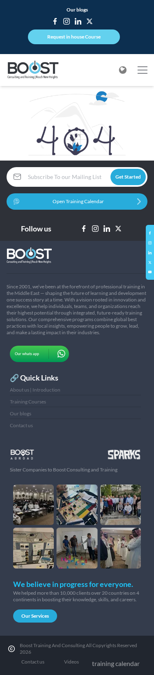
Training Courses (28, 402)
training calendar (116, 663)
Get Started (128, 177)
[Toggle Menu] (142, 70)
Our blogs (77, 10)
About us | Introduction (35, 390)
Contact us (21, 425)
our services (35, 616)
